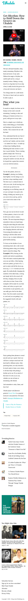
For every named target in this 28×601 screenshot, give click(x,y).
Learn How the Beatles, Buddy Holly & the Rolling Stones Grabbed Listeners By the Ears (17, 456)
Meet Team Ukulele (7, 586)
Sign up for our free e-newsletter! (11, 583)
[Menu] (25, 3)
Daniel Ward (12, 393)
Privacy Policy (6, 593)
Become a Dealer (6, 591)
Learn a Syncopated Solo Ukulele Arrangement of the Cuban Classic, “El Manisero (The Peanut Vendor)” (13, 566)
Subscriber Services (7, 581)
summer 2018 (16, 415)
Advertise (4, 588)
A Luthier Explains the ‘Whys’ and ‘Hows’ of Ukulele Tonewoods (17, 465)
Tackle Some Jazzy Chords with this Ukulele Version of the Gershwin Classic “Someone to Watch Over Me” (13, 542)
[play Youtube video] (14, 35)
